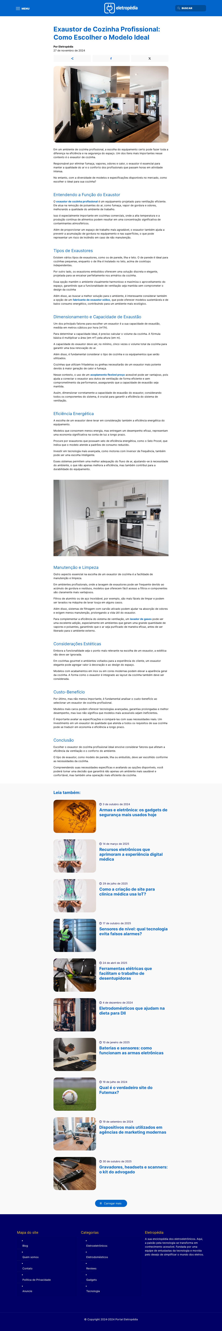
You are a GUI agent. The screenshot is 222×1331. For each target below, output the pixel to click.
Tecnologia (93, 1291)
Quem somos (30, 1257)
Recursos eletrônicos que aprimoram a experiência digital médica (131, 854)
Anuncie (27, 1291)
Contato (27, 1268)
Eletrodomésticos (97, 1257)
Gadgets (91, 1279)
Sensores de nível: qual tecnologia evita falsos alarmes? (133, 931)
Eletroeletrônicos (96, 1245)
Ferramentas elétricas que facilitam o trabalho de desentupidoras (125, 973)
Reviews (91, 1268)
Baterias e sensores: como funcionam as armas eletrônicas (131, 1050)
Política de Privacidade (36, 1279)
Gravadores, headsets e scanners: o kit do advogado (133, 1169)
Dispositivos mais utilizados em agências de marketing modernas (132, 1130)
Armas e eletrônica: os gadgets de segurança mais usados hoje (133, 812)
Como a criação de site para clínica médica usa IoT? (127, 891)
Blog (25, 1245)
